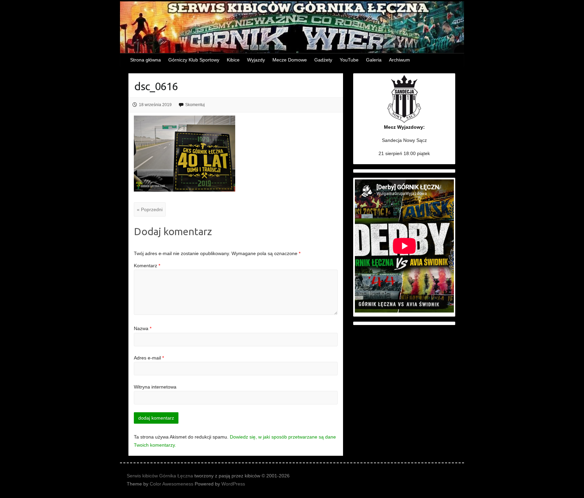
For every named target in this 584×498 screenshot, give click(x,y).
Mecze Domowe (289, 60)
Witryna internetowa (155, 387)
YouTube (349, 60)
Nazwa (142, 328)
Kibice (233, 60)
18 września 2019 (155, 104)
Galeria (374, 60)
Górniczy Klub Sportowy (193, 60)
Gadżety (323, 60)
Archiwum (399, 60)
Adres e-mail (149, 357)
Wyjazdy (256, 60)
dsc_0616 (156, 86)
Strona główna (145, 60)
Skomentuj (195, 104)
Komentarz (147, 265)
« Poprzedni (150, 209)
